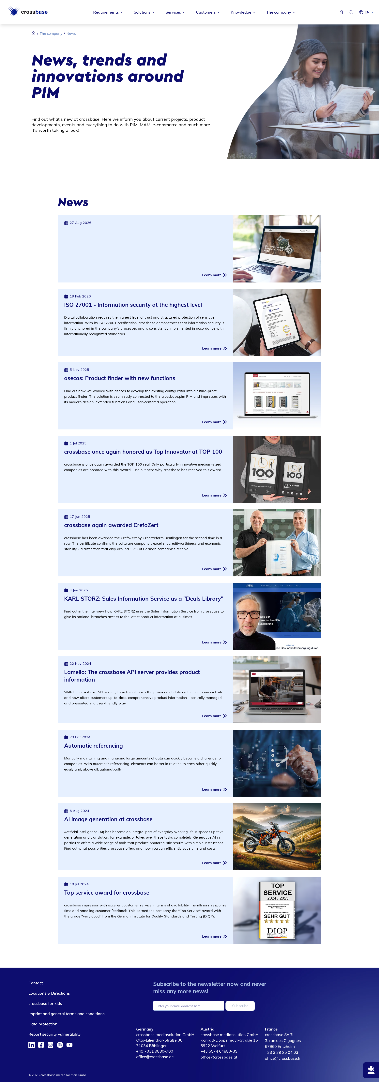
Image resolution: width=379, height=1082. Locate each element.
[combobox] (370, 12)
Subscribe (240, 1005)
